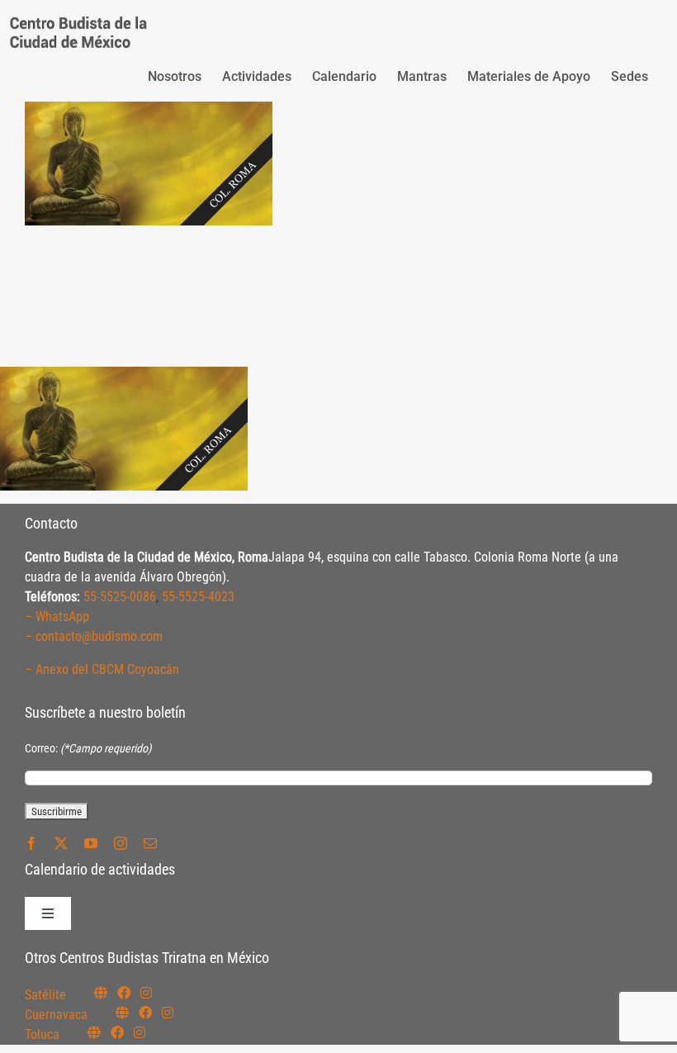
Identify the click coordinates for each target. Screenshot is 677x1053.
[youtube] (90, 843)
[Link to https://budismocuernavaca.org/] (122, 1012)
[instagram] (120, 843)
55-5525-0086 (119, 597)
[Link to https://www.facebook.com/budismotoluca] (117, 1032)
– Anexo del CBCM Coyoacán (102, 669)
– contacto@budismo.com (94, 636)
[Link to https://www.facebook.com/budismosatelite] (123, 992)
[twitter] (61, 843)
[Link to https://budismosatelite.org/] (100, 992)
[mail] (150, 843)
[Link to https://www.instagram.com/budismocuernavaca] (167, 1012)
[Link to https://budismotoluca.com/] (94, 1032)
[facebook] (31, 843)
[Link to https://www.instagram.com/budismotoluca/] (139, 1032)
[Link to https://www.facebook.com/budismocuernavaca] (145, 1012)
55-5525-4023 (198, 597)
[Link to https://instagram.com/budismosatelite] (146, 992)
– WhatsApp (57, 616)
